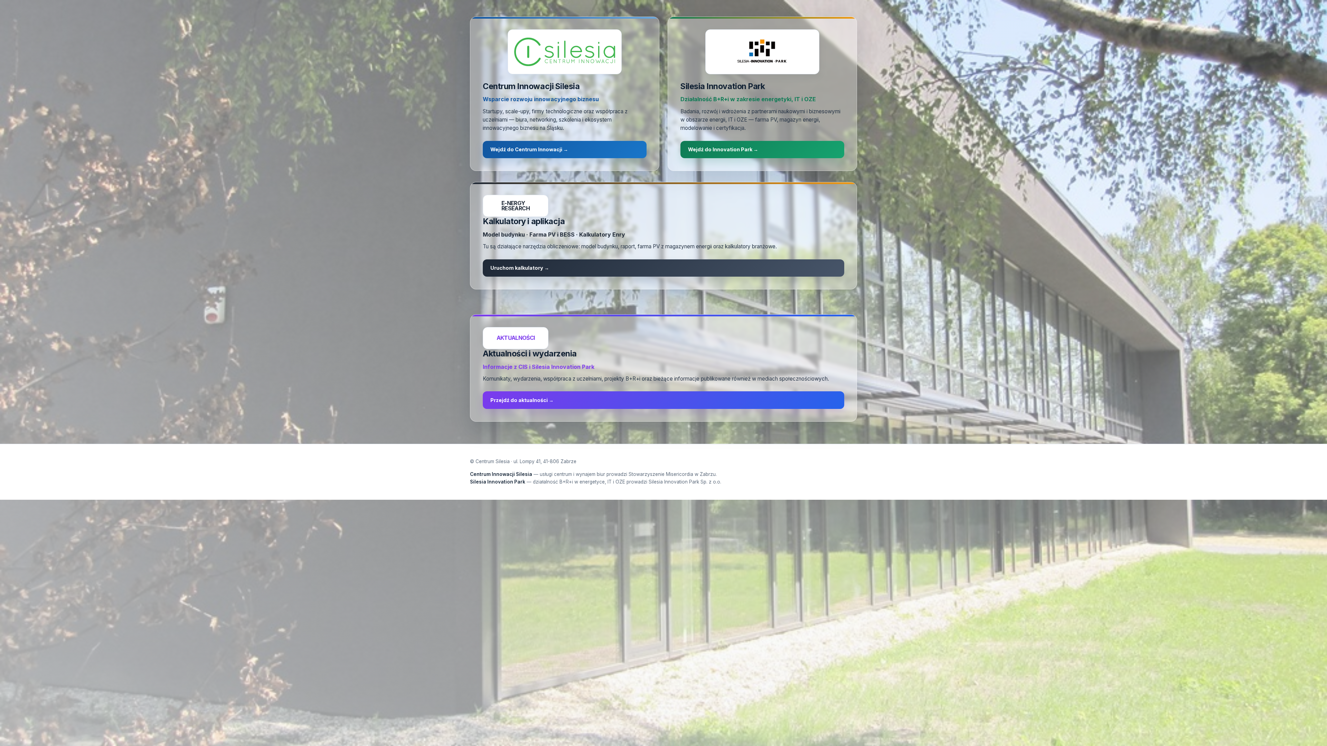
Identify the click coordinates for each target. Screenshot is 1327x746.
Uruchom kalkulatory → (519, 268)
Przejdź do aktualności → (522, 400)
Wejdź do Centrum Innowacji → (529, 149)
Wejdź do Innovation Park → (723, 149)
